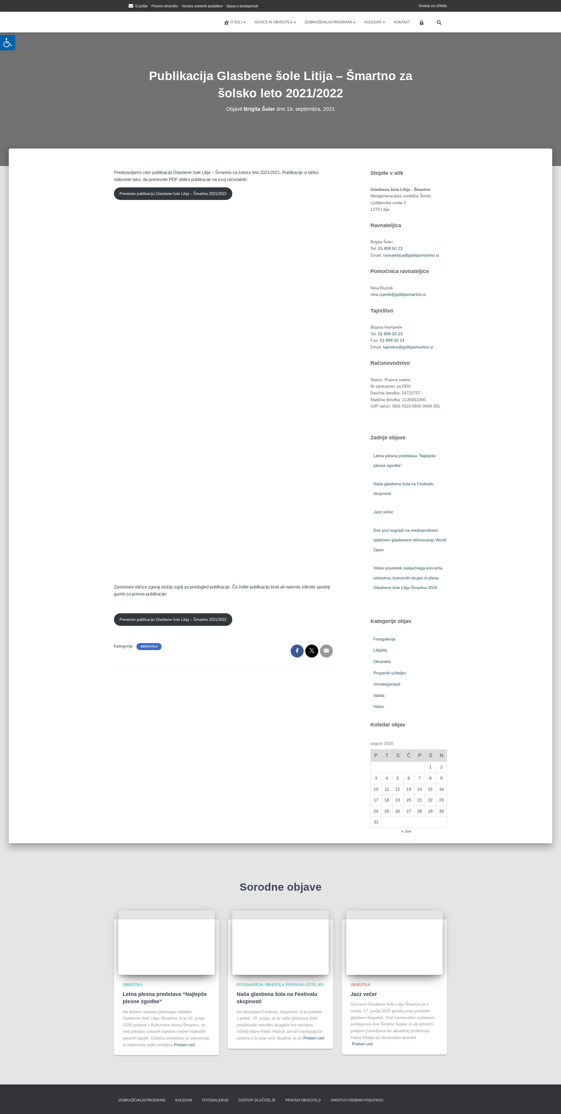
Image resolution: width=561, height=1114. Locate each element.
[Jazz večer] (394, 942)
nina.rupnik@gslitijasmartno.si (398, 294)
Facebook (115, 6)
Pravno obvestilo (164, 6)
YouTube (123, 6)
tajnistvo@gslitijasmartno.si (408, 347)
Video (378, 706)
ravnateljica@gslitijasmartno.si (411, 255)
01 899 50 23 (390, 248)
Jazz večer (383, 511)
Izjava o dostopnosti (242, 6)
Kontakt (402, 22)
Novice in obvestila (273, 22)
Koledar (373, 22)
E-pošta (141, 6)
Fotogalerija (384, 639)
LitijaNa (380, 650)
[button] (244, 22)
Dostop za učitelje (433, 6)
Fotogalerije (215, 1100)
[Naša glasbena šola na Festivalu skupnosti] (280, 942)
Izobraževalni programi (329, 22)
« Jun (406, 831)
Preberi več (184, 1044)
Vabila (379, 695)
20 (408, 800)
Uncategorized (386, 684)
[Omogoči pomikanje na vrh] (549, 1102)
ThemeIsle (437, 1101)
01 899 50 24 (392, 340)
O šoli (237, 22)
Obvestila (149, 646)
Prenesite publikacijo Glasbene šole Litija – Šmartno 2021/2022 (173, 193)
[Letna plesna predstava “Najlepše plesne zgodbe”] (166, 942)
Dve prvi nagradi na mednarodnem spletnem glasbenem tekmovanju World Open (409, 540)
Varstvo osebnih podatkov (202, 6)
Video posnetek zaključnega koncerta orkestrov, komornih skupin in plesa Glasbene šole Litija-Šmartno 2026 (407, 578)
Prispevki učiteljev (389, 673)
